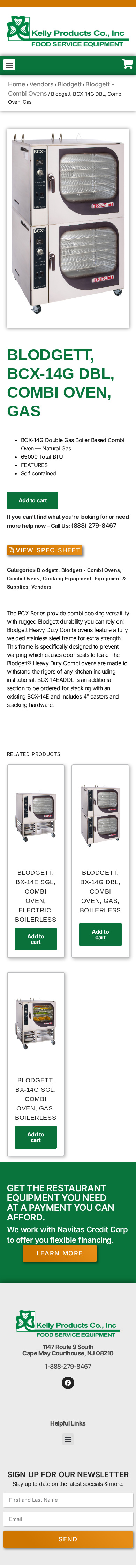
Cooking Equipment (67, 578)
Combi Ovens (23, 578)
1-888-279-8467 (68, 1366)
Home (16, 84)
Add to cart (32, 500)
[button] (9, 64)
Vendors (41, 84)
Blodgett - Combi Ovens (90, 570)
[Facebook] (68, 1383)
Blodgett (70, 84)
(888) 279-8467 (93, 525)
